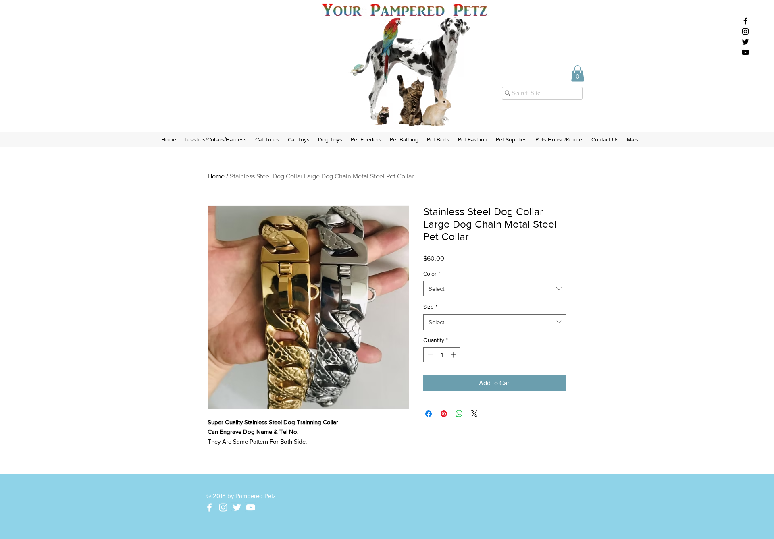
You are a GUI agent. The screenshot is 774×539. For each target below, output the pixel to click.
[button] (578, 73)
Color (431, 273)
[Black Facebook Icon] (745, 21)
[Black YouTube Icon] (745, 52)
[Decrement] (429, 355)
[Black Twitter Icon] (745, 41)
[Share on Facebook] (428, 414)
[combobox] (494, 288)
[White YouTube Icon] (250, 507)
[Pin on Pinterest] (444, 414)
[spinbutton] (442, 355)
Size (430, 306)
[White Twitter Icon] (236, 507)
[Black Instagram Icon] (745, 31)
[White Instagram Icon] (223, 507)
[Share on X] (474, 414)
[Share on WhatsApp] (459, 414)
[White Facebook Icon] (209, 507)
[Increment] (454, 355)
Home (216, 176)
